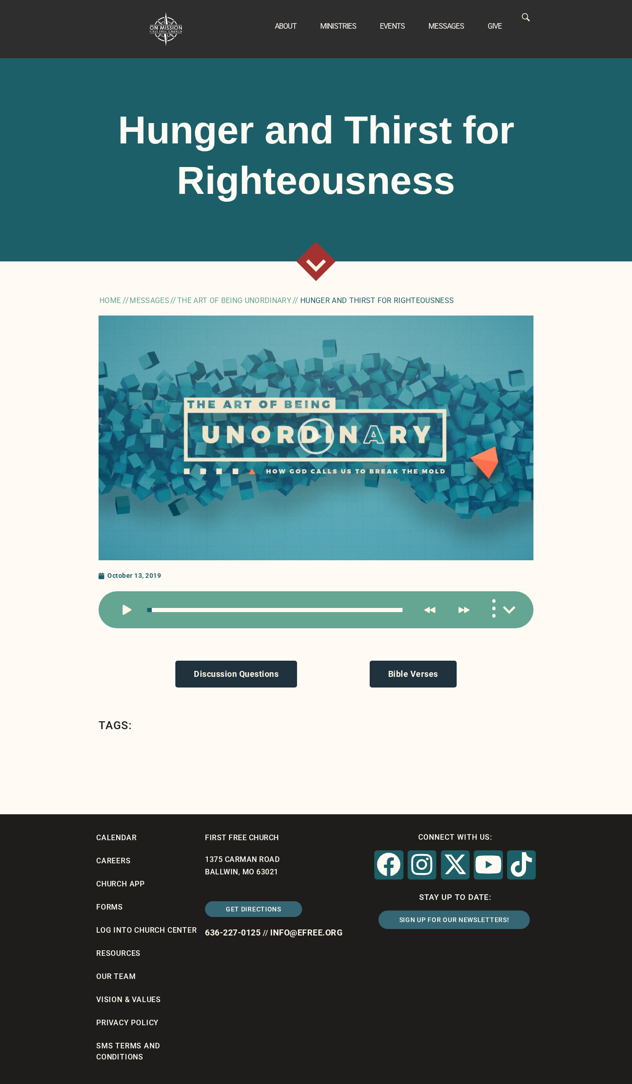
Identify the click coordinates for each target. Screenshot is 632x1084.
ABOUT (286, 26)
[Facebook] (388, 864)
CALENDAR (116, 837)
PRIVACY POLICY (127, 1022)
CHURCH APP (120, 884)
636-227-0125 (232, 932)
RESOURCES (118, 953)
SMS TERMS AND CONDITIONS (128, 1051)
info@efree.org (306, 932)
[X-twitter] (455, 864)
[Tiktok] (521, 864)
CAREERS (113, 860)
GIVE (495, 26)
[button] (316, 438)
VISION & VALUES (128, 999)
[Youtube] (488, 864)
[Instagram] (422, 864)
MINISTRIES (338, 26)
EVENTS (392, 26)
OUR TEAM (116, 976)
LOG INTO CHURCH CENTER (146, 930)
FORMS (109, 907)
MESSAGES (446, 26)
